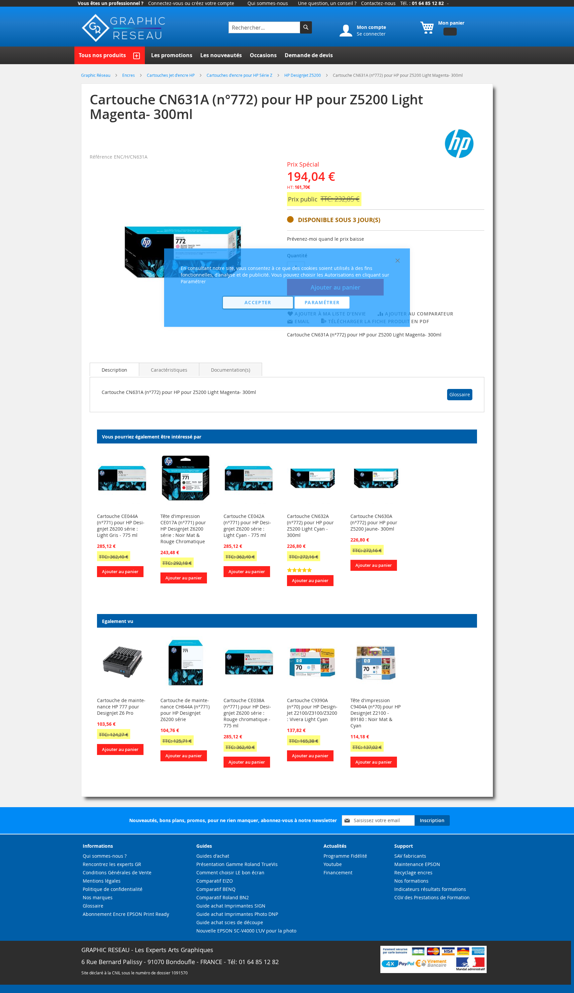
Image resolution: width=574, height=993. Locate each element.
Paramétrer (322, 302)
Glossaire (459, 394)
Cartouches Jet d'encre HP (171, 75)
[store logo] (124, 28)
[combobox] (265, 27)
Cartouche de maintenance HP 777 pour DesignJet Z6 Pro (121, 706)
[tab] (114, 369)
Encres (129, 75)
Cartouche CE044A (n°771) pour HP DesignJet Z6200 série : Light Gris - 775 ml (120, 525)
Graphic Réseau (96, 75)
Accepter (257, 302)
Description (114, 370)
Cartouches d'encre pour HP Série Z (240, 75)
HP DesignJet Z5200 (303, 75)
